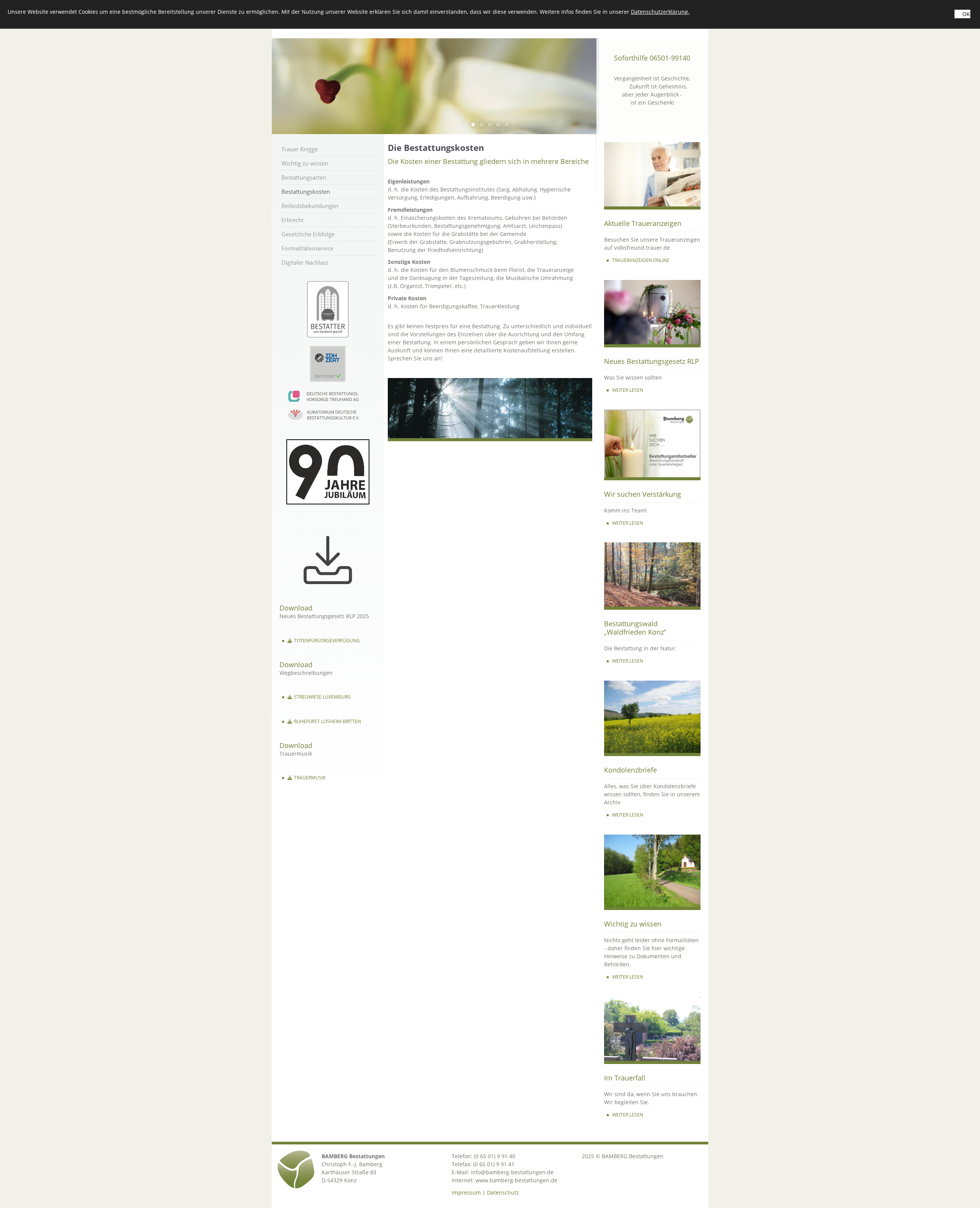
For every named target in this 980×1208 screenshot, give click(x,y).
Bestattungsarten (303, 177)
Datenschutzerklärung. (660, 11)
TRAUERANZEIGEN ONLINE (641, 260)
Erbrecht (292, 220)
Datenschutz (503, 1192)
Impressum (466, 1192)
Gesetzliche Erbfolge (308, 234)
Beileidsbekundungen (309, 206)
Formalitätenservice (307, 248)
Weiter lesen (627, 815)
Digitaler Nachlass (304, 262)
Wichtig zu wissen (304, 163)
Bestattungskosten (305, 191)
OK (966, 14)
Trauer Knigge (299, 149)
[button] (473, 124)
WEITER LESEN (627, 390)
